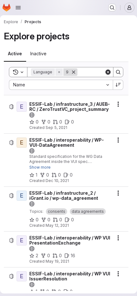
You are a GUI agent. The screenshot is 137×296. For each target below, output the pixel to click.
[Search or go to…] (112, 7)
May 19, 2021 (57, 261)
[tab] (15, 54)
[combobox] (61, 85)
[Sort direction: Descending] (118, 85)
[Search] (118, 72)
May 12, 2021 (57, 225)
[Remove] (73, 72)
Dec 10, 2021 (57, 180)
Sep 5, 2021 (56, 127)
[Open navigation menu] (18, 8)
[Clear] (108, 72)
